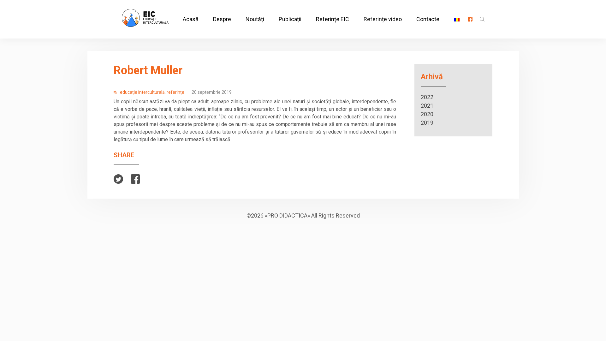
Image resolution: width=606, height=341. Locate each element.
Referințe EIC (332, 19)
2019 (427, 122)
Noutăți (255, 19)
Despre (222, 19)
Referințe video (383, 19)
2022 (427, 97)
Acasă (191, 19)
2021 (427, 105)
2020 (427, 114)
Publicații (290, 19)
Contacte (427, 19)
